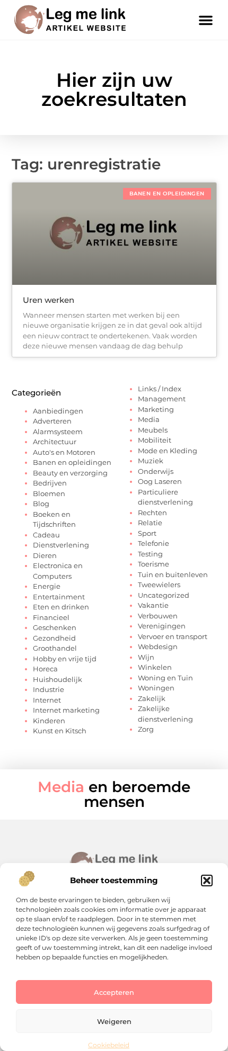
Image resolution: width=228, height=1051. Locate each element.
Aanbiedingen (58, 411)
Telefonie (153, 543)
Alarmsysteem (58, 431)
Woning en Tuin (165, 677)
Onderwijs (155, 471)
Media (149, 419)
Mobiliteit (154, 440)
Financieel (51, 617)
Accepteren (114, 992)
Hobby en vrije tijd (65, 658)
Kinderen (49, 720)
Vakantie (153, 605)
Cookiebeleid (108, 1045)
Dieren (45, 555)
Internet (47, 700)
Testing (150, 554)
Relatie (150, 522)
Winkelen (155, 667)
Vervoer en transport (172, 636)
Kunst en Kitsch (59, 730)
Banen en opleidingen (72, 462)
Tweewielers (159, 584)
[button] (206, 880)
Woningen (156, 688)
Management (162, 398)
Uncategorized (163, 595)
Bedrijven (50, 483)
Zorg (146, 729)
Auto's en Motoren (64, 452)
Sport (147, 533)
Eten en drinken (61, 607)
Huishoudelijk (57, 679)
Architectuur (54, 441)
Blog (41, 503)
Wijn (146, 657)
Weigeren (114, 1021)
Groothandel (55, 648)
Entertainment (59, 596)
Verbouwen (158, 616)
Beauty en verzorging (70, 473)
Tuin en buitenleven (173, 574)
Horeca (45, 668)
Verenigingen (162, 626)
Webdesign (158, 646)
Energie (46, 586)
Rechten (152, 512)
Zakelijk (151, 698)
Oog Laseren (160, 481)
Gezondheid (54, 638)
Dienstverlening (61, 545)
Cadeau (46, 535)
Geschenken (54, 627)
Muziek (150, 460)
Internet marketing (66, 710)
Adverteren (52, 421)
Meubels (153, 430)
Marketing (156, 409)
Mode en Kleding (167, 450)
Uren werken (48, 300)
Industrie (48, 689)
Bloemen (49, 493)
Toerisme (153, 564)
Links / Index (159, 388)
